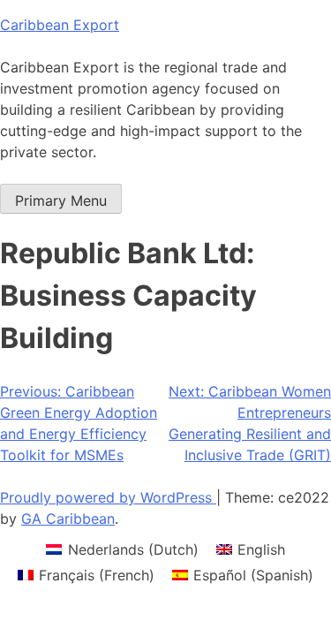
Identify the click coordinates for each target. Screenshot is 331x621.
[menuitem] (122, 549)
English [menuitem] (261, 549)
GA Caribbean (68, 518)
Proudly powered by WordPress (108, 497)
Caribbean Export (59, 25)
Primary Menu (61, 200)
